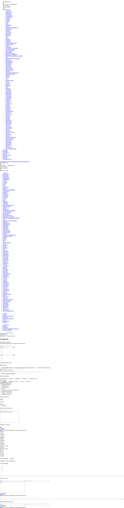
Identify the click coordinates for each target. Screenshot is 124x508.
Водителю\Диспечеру (8, 318)
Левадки (8, 135)
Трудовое (8, 116)
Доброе (7, 45)
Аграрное (8, 66)
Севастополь (9, 12)
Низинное (8, 110)
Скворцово (8, 90)
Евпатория (8, 13)
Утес (7, 86)
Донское (8, 115)
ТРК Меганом (9, 61)
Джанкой (8, 19)
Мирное (8, 71)
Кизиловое (8, 143)
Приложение (6, 321)
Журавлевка (9, 52)
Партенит (8, 31)
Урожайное (8, 65)
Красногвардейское (10, 53)
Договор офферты (7, 330)
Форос (7, 77)
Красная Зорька (9, 50)
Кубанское (8, 98)
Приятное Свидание (11, 137)
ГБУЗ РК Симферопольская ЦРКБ (14, 56)
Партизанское (9, 139)
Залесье (7, 133)
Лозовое (8, 125)
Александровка (9, 111)
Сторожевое (9, 103)
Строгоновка (9, 128)
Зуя (6, 79)
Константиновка (10, 138)
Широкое (8, 59)
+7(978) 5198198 (10, 161)
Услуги (4, 319)
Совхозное (8, 112)
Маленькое (8, 63)
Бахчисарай (8, 25)
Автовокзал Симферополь (12, 72)
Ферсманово (9, 126)
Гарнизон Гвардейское (11, 43)
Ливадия (8, 88)
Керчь (7, 22)
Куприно (8, 99)
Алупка (7, 76)
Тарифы (5, 314)
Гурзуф (7, 21)
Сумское (8, 102)
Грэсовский (8, 32)
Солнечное (8, 107)
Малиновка (8, 145)
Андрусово (8, 124)
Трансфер (5, 150)
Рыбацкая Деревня (10, 74)
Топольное (8, 141)
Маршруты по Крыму (8, 316)
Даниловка (8, 89)
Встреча (5, 154)
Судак (7, 36)
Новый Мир (9, 93)
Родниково (8, 94)
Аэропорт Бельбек (10, 49)
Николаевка (9, 46)
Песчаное (8, 108)
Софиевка (8, 41)
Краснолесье (9, 121)
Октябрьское (9, 17)
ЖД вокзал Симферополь (12, 27)
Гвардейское (9, 14)
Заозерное (8, 83)
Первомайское (9, 62)
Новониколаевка (10, 132)
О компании (6, 324)
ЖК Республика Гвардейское (13, 58)
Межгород (5, 151)
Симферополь (9, 16)
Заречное (8, 119)
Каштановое (9, 142)
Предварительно (7, 155)
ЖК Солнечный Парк (11, 148)
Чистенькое (8, 134)
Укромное (8, 40)
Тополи (7, 146)
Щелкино (8, 39)
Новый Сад (8, 101)
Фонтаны (8, 130)
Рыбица (8, 75)
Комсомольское (9, 68)
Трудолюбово (9, 147)
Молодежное (9, 67)
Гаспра (7, 81)
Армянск (8, 30)
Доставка (5, 157)
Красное (8, 105)
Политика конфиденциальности (11, 328)
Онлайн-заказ (26, 161)
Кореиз (7, 84)
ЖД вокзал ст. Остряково (12, 48)
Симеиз (7, 26)
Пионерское (9, 123)
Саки (7, 23)
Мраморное (8, 120)
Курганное (8, 95)
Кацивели (8, 85)
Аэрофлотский (9, 70)
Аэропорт (8, 10)
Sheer (6, 463)
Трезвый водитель (7, 159)
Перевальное (9, 28)
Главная (5, 313)
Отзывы (5, 322)
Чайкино (8, 106)
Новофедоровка (9, 80)
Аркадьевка (8, 97)
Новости (5, 326)
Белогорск (8, 34)
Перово (7, 129)
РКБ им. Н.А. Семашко (11, 54)
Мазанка (8, 117)
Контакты (5, 327)
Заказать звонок (18, 161)
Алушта (8, 18)
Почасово (5, 156)
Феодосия (8, 35)
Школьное (8, 92)
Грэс (7, 57)
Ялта (7, 37)
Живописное (9, 114)
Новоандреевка (9, 44)
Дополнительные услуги (6, 382)
